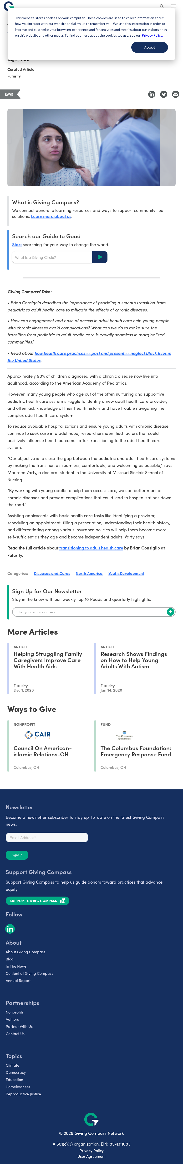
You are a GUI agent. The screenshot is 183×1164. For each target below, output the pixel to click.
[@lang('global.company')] (9, 6)
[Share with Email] (175, 94)
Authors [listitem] (12, 1019)
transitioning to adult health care (91, 548)
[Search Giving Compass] (162, 6)
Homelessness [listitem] (18, 1086)
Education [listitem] (14, 1079)
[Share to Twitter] (163, 94)
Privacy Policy (92, 1150)
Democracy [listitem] (16, 1072)
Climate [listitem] (12, 1065)
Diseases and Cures (52, 573)
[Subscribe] (170, 612)
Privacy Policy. (152, 35)
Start (17, 244)
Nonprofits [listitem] (15, 1011)
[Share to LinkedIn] (151, 94)
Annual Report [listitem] (18, 980)
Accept (149, 47)
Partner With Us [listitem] (19, 1026)
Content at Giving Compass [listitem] (29, 973)
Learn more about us (51, 216)
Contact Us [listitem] (15, 1033)
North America (89, 573)
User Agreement (91, 1156)
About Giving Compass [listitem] (25, 951)
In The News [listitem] (16, 966)
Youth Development (126, 573)
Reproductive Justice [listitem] (23, 1093)
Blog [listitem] (10, 958)
